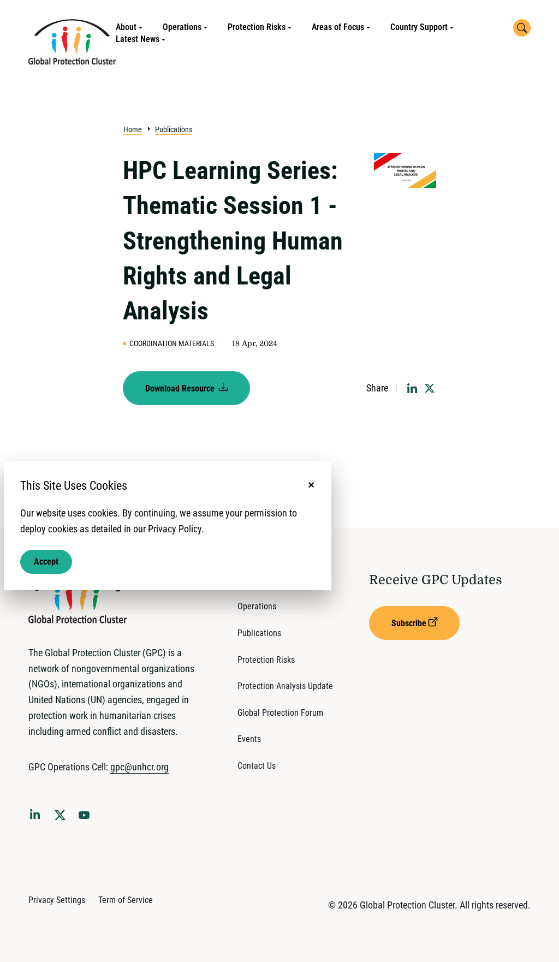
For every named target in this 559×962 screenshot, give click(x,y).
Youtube (87, 818)
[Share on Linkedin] (412, 388)
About (126, 27)
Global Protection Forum (280, 713)
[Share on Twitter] (429, 388)
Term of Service (125, 900)
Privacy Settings (56, 900)
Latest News (137, 39)
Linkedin (37, 816)
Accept (46, 561)
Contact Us (256, 766)
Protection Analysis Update (285, 686)
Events (249, 739)
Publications (173, 129)
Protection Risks (257, 27)
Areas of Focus (338, 27)
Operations (182, 27)
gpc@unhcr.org (139, 767)
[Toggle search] (522, 28)
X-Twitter (62, 818)
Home (132, 129)
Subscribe (408, 623)
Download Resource (181, 388)
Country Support (419, 27)
